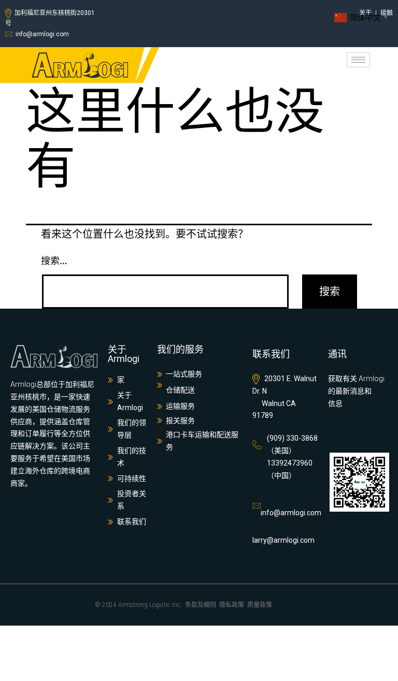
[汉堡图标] (358, 59)
